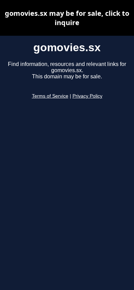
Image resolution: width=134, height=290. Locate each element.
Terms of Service (50, 96)
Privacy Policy (87, 96)
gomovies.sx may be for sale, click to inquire (67, 18)
